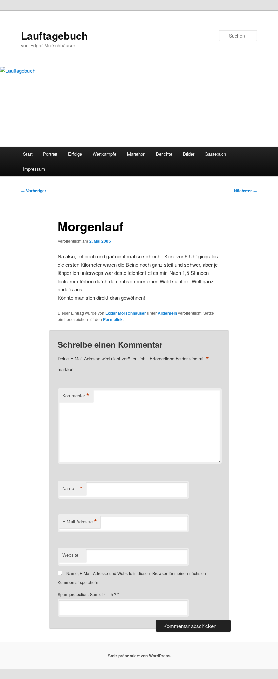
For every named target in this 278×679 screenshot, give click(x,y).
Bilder (188, 154)
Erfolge (75, 154)
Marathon (136, 154)
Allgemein (167, 313)
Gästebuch (215, 154)
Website (70, 555)
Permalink (113, 319)
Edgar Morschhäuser (125, 313)
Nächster (245, 191)
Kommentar (76, 395)
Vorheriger (33, 191)
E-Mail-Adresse (79, 521)
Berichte (164, 154)
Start (28, 154)
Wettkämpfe (104, 154)
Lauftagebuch (54, 35)
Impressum (34, 169)
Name (72, 488)
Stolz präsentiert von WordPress (139, 656)
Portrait (50, 154)
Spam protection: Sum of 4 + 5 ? (87, 594)
